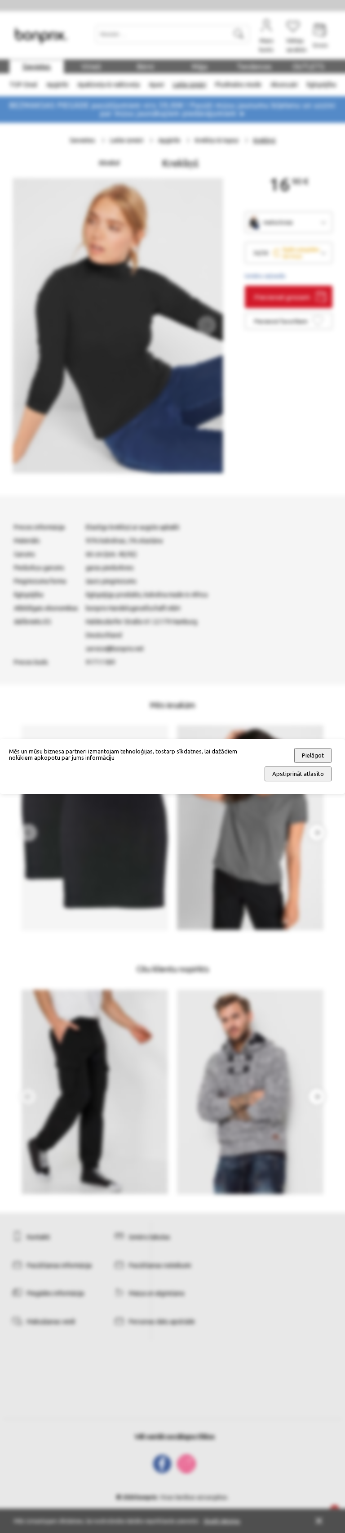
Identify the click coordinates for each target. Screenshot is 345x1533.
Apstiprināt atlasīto (298, 774)
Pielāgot (313, 755)
